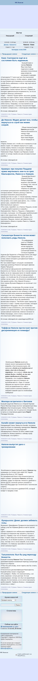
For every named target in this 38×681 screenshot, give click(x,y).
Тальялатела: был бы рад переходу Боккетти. (18, 555)
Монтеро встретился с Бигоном (16, 401)
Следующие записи (30, 54)
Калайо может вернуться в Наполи (18, 422)
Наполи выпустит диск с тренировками (13, 445)
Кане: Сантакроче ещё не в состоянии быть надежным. (14, 59)
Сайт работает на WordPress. (25, 655)
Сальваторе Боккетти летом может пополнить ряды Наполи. (18, 236)
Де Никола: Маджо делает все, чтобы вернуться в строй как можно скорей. (19, 122)
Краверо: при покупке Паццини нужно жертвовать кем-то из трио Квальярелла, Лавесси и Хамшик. (17, 171)
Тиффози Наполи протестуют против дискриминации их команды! (19, 329)
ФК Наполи (4, 652)
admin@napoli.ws (6, 648)
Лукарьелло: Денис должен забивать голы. (19, 521)
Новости (19, 114)
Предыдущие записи (8, 54)
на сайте (9, 626)
